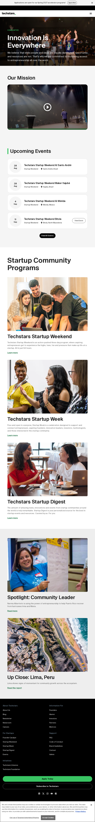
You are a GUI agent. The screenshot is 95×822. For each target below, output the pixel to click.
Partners (52, 723)
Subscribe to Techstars (47, 786)
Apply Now (72, 3)
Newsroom (7, 723)
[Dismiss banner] (92, 3)
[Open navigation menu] (90, 13)
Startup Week (8, 746)
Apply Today (47, 779)
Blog (4, 714)
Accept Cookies (48, 818)
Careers (6, 727)
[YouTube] (51, 793)
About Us (6, 710)
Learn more (12, 353)
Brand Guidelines (56, 746)
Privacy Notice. (80, 811)
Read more (12, 611)
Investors (53, 719)
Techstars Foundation (11, 769)
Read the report (14, 688)
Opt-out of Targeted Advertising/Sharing (24, 818)
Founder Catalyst (9, 738)
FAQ (50, 738)
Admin (51, 754)
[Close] (91, 804)
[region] (47, 811)
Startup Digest (8, 750)
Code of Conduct (56, 742)
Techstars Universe (10, 765)
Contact (52, 750)
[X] (43, 793)
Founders (53, 710)
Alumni (52, 714)
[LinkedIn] (39, 793)
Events (5, 754)
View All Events (47, 236)
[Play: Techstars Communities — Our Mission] (47, 107)
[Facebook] (55, 793)
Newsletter (7, 719)
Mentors (52, 727)
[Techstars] (9, 13)
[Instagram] (47, 793)
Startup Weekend (10, 742)
